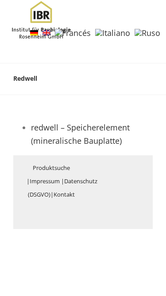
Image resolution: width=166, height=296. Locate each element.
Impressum (45, 181)
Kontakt (64, 194)
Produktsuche (51, 168)
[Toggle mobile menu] (149, 15)
